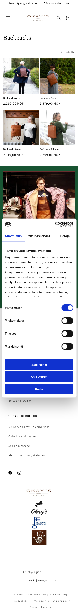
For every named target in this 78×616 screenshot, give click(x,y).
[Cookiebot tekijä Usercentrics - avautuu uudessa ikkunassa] (55, 224)
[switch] (67, 320)
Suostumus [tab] (13, 235)
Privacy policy (19, 600)
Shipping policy (61, 600)
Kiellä (39, 389)
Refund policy (60, 594)
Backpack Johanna (50, 149)
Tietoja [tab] (65, 235)
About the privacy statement (27, 455)
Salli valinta (39, 377)
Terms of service (40, 600)
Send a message (19, 446)
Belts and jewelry (19, 400)
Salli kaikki (39, 364)
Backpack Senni (12, 149)
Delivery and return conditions (29, 427)
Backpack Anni (11, 98)
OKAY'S (23, 594)
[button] (8, 18)
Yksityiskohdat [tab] (39, 235)
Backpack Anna (48, 98)
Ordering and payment (23, 436)
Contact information (41, 607)
